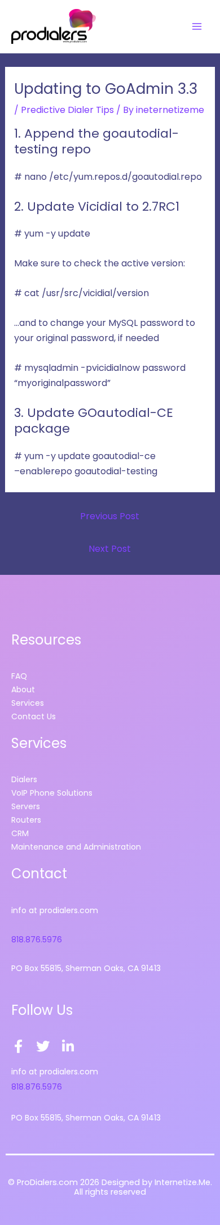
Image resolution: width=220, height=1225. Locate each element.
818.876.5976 (36, 939)
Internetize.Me (182, 1182)
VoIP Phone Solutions (52, 792)
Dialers (24, 779)
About (23, 689)
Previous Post (109, 516)
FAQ (19, 676)
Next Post (110, 548)
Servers (25, 806)
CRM (20, 833)
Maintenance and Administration (76, 846)
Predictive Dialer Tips (67, 109)
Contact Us (33, 716)
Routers (26, 819)
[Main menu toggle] (197, 26)
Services (27, 703)
